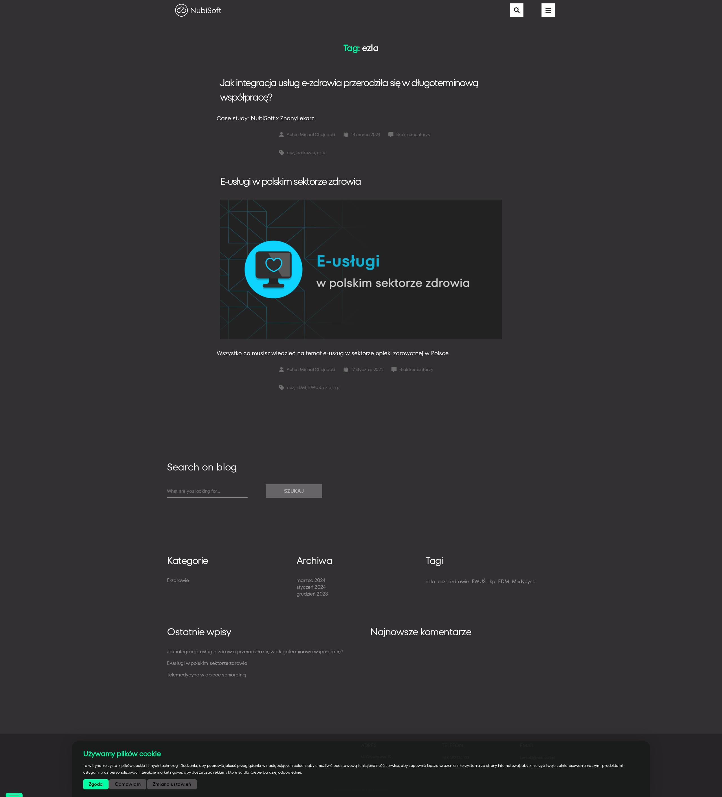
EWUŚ (314, 387)
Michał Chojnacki (317, 134)
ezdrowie (305, 152)
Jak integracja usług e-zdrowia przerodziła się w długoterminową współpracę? (349, 90)
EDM (301, 387)
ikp (336, 387)
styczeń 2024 (311, 586)
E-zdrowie (178, 580)
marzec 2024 (310, 580)
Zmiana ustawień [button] (172, 784)
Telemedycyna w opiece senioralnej (206, 674)
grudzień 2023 (312, 593)
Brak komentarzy (413, 134)
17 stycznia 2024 (367, 369)
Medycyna (524, 581)
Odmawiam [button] (128, 784)
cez (290, 152)
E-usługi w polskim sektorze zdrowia (291, 181)
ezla (321, 152)
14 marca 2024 (365, 134)
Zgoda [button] (96, 784)
